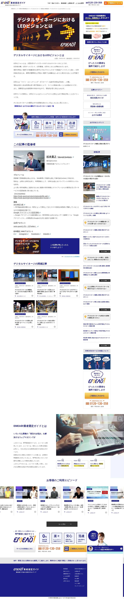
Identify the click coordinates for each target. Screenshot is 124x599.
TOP (49, 3)
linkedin (46, 234)
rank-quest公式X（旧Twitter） (25, 226)
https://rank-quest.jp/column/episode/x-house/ (31, 198)
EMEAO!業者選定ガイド (80, 568)
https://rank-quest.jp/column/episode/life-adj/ (31, 196)
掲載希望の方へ (67, 573)
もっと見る (62, 524)
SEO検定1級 (18, 205)
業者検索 (63, 3)
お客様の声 (71, 3)
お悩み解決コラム (79, 573)
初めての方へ (56, 3)
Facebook (35, 234)
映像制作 (77, 576)
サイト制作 (77, 583)
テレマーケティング (79, 586)
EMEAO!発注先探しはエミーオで (57, 597)
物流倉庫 (77, 581)
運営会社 (65, 578)
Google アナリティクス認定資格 (26, 213)
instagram (23, 234)
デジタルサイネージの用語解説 (72, 256)
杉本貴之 (59, 156)
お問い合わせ (66, 581)
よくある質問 (80, 3)
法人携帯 (77, 578)
